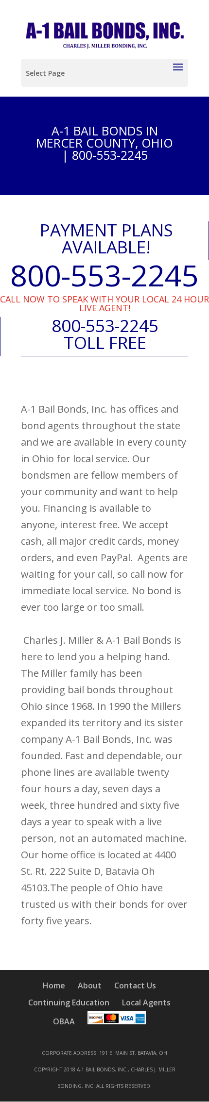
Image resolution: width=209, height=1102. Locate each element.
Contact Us (135, 985)
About (90, 985)
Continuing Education (68, 1002)
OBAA (64, 1021)
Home (54, 985)
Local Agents (146, 1002)
